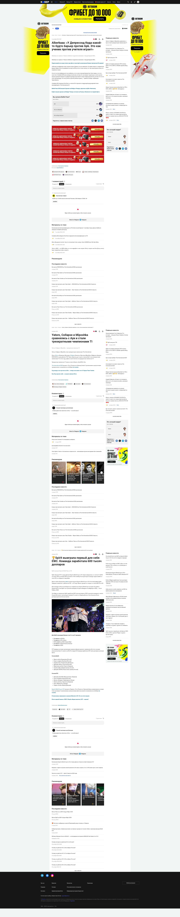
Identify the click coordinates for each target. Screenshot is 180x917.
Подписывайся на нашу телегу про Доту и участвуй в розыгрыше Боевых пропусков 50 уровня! (78, 63)
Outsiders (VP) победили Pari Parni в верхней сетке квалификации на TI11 (70, 236)
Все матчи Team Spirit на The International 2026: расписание (67, 272)
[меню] (52, 2)
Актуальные (68, 184)
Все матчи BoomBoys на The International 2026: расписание (67, 295)
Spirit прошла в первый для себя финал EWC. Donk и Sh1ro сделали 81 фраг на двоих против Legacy (117, 632)
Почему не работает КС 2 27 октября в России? (63, 853)
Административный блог (57, 891)
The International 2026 (57, 365)
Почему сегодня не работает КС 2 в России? (63, 842)
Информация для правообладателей (75, 891)
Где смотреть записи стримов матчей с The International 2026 (117, 409)
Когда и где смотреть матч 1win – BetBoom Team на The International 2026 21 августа (73, 318)
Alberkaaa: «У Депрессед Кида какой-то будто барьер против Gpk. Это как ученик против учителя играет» (82, 35)
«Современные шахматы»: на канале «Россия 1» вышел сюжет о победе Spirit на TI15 (116, 105)
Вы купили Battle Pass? (61, 97)
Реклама (54, 887)
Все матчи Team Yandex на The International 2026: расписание (67, 278)
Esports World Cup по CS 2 (58, 689)
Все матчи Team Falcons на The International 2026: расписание (67, 307)
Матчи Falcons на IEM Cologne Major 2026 (62, 811)
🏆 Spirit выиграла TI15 (111, 57)
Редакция (43, 887)
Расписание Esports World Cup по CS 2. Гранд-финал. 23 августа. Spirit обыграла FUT (73, 762)
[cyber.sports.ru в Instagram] (52, 875)
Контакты (43, 891)
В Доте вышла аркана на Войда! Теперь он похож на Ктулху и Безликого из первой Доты (76, 92)
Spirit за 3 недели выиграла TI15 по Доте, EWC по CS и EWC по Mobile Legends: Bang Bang (116, 65)
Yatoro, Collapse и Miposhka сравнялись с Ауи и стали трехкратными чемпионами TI (116, 41)
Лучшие (62, 184)
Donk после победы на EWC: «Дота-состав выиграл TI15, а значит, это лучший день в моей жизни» (116, 565)
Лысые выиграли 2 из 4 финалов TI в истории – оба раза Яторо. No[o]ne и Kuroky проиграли (117, 50)
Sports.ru (44, 899)
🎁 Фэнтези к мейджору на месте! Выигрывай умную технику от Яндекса (70, 823)
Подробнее (72, 900)
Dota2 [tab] (57, 28)
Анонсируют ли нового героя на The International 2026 (115, 80)
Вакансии (54, 883)
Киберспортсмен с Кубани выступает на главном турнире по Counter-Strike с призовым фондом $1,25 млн (77, 829)
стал (66, 581)
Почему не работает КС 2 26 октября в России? (64, 859)
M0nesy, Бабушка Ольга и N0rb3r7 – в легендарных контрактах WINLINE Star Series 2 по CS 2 (75, 836)
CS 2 (56, 550)
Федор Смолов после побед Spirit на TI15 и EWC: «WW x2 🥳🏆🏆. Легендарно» (116, 87)
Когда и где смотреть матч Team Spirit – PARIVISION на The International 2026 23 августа (74, 284)
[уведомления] (131, 2)
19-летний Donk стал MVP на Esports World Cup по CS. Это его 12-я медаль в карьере (116, 557)
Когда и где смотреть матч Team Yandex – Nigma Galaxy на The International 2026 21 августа (74, 312)
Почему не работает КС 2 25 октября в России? (64, 864)
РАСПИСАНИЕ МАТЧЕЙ (56, 24)
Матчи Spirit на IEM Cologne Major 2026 (62, 817)
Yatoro (56, 355)
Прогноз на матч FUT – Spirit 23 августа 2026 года (64, 773)
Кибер (53, 35)
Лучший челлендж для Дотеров (64, 408)
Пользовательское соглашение (74, 887)
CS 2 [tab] (53, 28)
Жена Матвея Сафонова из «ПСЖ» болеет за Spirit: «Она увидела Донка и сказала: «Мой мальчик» (116, 598)
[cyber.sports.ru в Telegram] (42, 875)
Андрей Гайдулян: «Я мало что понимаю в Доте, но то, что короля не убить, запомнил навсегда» (117, 96)
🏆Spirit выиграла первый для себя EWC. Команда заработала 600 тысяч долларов (77, 550)
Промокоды (90, 883)
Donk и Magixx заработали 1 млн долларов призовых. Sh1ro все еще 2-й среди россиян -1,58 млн (117, 581)
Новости (59, 35)
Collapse (72, 355)
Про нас (42, 883)
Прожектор (69, 883)
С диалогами (99, 183)
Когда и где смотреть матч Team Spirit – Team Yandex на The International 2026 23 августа (74, 289)
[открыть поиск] (128, 2)
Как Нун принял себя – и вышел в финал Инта (64, 374)
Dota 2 (56, 35)
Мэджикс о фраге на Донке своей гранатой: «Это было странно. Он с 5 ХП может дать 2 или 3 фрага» (77, 767)
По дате (54, 184)
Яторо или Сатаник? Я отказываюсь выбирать (63, 439)
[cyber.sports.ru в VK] (47, 875)
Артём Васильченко (62, 705)
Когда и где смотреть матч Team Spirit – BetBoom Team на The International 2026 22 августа (74, 301)
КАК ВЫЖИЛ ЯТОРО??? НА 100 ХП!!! (61, 445)
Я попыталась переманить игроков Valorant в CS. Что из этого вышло (70, 696)
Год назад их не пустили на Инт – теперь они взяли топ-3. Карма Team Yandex (73, 370)
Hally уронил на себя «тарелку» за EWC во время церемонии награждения (116, 589)
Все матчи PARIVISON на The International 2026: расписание (67, 267)
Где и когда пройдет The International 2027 (116, 73)
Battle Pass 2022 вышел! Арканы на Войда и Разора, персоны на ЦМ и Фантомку (74, 88)
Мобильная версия (130, 883)
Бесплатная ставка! (61, 195)
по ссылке (75, 367)
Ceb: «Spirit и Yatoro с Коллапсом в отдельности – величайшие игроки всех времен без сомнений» (77, 451)
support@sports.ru (65, 895)
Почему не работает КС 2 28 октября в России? (64, 847)
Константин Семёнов (63, 166)
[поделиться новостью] (102, 39)
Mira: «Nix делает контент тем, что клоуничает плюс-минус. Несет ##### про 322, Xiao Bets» (75, 242)
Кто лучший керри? (114, 130)
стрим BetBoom (59, 167)
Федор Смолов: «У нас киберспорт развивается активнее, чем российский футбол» (116, 607)
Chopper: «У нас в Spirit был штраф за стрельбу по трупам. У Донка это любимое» (117, 624)
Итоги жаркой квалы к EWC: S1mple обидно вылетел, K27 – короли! (70, 699)
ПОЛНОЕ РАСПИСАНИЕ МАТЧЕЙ (90, 32)
